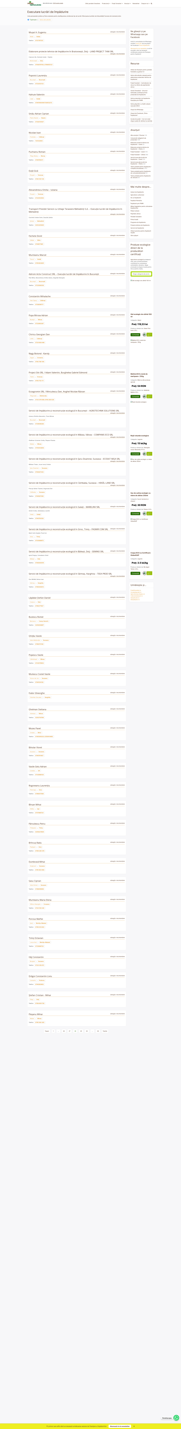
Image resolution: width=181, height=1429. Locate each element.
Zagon (32, 357)
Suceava (44, 468)
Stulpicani (33, 866)
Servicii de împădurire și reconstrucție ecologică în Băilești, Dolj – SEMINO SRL (66, 551)
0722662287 (39, 323)
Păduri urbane (135, 211)
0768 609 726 (39, 1003)
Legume (139, 439)
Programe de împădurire (138, 222)
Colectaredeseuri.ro (137, 596)
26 (64, 1031)
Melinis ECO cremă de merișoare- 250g (139, 375)
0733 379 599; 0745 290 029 (44, 399)
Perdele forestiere (136, 216)
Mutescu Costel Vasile (39, 674)
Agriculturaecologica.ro (138, 594)
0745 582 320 (39, 1022)
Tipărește (33, 20)
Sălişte (32, 240)
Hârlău (32, 809)
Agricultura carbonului (137, 195)
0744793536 (39, 518)
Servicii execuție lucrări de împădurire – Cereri (139, 158)
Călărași (41, 137)
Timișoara (33, 828)
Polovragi (33, 790)
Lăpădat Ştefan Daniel (40, 597)
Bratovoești (33, 61)
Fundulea (33, 137)
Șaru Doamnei (34, 468)
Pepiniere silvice (135, 213)
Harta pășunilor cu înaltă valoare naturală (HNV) (140, 105)
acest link (139, 43)
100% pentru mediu (58, 3)
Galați (38, 99)
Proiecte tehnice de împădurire (140, 225)
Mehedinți (40, 221)
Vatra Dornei (34, 885)
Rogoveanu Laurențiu (39, 785)
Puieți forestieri (116, 3)
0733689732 (39, 946)
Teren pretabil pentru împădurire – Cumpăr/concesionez (141, 167)
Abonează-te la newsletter (139, 48)
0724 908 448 (39, 342)
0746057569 (39, 793)
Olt (39, 770)
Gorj (40, 790)
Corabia (32, 770)
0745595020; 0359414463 (44, 736)
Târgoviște (33, 396)
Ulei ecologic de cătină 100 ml (141, 315)
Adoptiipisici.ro (135, 599)
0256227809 (39, 832)
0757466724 (39, 813)
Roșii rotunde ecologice (140, 436)
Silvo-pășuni (134, 235)
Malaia (32, 444)
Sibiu (39, 240)
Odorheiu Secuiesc (36, 697)
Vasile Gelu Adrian (38, 766)
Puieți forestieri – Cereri (138, 152)
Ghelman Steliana (37, 709)
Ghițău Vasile (35, 635)
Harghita (40, 583)
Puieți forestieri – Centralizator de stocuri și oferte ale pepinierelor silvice (141, 85)
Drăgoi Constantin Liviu (40, 976)
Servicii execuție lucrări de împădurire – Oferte (139, 163)
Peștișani (32, 847)
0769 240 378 (39, 851)
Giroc (31, 536)
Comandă (135, 335)
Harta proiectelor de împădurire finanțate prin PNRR (140, 99)
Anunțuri (127, 3)
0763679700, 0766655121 (44, 64)
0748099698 (39, 889)
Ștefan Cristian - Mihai (40, 995)
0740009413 (39, 587)
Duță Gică (33, 170)
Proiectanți (105, 3)
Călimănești (33, 659)
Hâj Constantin (36, 957)
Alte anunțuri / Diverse (137, 135)
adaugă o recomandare (117, 32)
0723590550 (39, 285)
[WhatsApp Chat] (176, 1418)
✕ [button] (134, 1426)
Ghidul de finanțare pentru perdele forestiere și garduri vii (141, 71)
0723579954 (39, 663)
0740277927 (39, 606)
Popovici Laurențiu (38, 75)
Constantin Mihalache (40, 296)
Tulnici (32, 377)
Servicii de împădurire (137, 228)
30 (87, 1031)
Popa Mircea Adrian (38, 315)
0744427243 (39, 472)
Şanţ (31, 923)
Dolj (41, 61)
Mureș (43, 156)
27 (69, 1031)
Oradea (32, 732)
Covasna (40, 357)
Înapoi (47, 1031)
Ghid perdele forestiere (92, 3)
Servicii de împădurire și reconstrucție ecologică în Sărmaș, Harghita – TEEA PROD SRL (70, 573)
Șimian (32, 221)
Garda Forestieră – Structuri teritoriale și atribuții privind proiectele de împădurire (139, 92)
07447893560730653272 (43, 102)
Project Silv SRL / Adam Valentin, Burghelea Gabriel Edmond (58, 372)
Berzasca (33, 621)
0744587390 (39, 496)
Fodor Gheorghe (37, 693)
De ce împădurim (136, 197)
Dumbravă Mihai (37, 861)
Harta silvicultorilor (45, 20)
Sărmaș (32, 583)
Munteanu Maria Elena (40, 899)
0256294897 (39, 625)
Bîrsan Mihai (35, 804)
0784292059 (39, 563)
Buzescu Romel (36, 616)
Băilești (32, 559)
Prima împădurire (144, 45)
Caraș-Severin (43, 621)
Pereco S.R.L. (148, 509)
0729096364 (39, 424)
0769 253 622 (39, 927)
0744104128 (39, 682)
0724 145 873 (39, 965)
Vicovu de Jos (34, 678)
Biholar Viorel (35, 747)
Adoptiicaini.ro (135, 598)
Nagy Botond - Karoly (39, 353)
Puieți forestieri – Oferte (138, 154)
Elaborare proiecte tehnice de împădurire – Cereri (140, 143)
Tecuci (32, 259)
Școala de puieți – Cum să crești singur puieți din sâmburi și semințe (141, 120)
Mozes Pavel (35, 728)
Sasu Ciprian (35, 880)
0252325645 (39, 225)
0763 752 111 (39, 380)
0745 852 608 (39, 870)
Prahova (41, 980)
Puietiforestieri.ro (136, 590)
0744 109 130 (39, 179)
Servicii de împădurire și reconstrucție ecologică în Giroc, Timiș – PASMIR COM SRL (68, 529)
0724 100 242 (39, 908)
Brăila (31, 36)
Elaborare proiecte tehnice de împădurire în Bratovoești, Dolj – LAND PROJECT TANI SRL (71, 51)
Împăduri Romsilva (136, 200)
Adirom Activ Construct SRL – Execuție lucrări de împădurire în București (64, 274)
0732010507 (39, 122)
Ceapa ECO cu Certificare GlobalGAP (141, 554)
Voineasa (32, 713)
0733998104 (39, 774)
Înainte (105, 1031)
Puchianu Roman (37, 151)
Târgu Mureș (34, 156)
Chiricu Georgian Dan (39, 334)
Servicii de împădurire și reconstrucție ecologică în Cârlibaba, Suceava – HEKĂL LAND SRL (72, 482)
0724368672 (39, 540)
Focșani (32, 175)
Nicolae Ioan (35, 132)
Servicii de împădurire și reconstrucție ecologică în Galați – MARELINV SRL (64, 507)
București (33, 80)
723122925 (39, 141)
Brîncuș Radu (35, 842)
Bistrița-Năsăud (41, 923)
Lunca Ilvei (33, 942)
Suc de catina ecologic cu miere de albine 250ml (140, 494)
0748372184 (39, 644)
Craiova (32, 602)
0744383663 (39, 984)
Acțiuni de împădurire (137, 192)
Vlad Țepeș (33, 300)
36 (98, 1031)
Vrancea (40, 175)
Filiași (31, 999)
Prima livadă (134, 219)
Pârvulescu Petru (37, 823)
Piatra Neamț (34, 118)
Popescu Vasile (36, 654)
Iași (38, 809)
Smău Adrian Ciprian (39, 113)
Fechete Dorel (35, 235)
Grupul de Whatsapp (137, 109)
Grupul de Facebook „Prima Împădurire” (139, 114)
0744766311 (39, 160)
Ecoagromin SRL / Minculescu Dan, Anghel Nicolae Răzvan (57, 391)
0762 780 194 (39, 361)
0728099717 (39, 304)
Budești (32, 319)
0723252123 (39, 83)
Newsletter (136, 3)
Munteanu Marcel (37, 254)
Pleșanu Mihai (36, 1014)
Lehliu (32, 338)
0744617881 (39, 244)
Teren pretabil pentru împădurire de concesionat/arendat (141, 172)
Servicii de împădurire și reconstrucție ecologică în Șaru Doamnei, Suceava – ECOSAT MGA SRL (74, 458)
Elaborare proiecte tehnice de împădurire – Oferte (140, 148)
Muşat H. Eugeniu (37, 32)
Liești (31, 99)
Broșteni (32, 961)
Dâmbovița (43, 396)
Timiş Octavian (36, 938)
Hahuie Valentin (37, 94)
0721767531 (39, 40)
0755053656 (39, 448)
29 (81, 1031)
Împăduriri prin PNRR (137, 203)
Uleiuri (139, 320)
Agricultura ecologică (137, 259)
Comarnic (33, 980)
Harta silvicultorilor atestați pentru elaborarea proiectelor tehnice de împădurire (141, 77)
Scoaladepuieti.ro (136, 592)
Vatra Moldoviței (35, 640)
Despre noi (144, 3)
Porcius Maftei (36, 918)
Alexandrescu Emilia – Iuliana (43, 189)
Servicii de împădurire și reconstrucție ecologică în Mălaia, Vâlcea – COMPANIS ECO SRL (71, 434)
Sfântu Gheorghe (35, 904)
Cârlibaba (33, 492)
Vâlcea (40, 319)
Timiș (38, 536)
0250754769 (39, 717)
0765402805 (39, 263)
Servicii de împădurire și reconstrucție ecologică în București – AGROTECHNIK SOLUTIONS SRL (74, 410)
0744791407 (39, 755)
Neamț (43, 118)
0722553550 (39, 198)
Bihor (39, 732)
